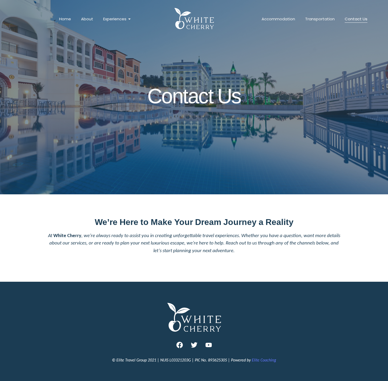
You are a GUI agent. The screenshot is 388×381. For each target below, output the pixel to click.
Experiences (114, 19)
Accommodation (278, 19)
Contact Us (356, 19)
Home (65, 19)
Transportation (320, 19)
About (87, 19)
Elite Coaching (264, 360)
